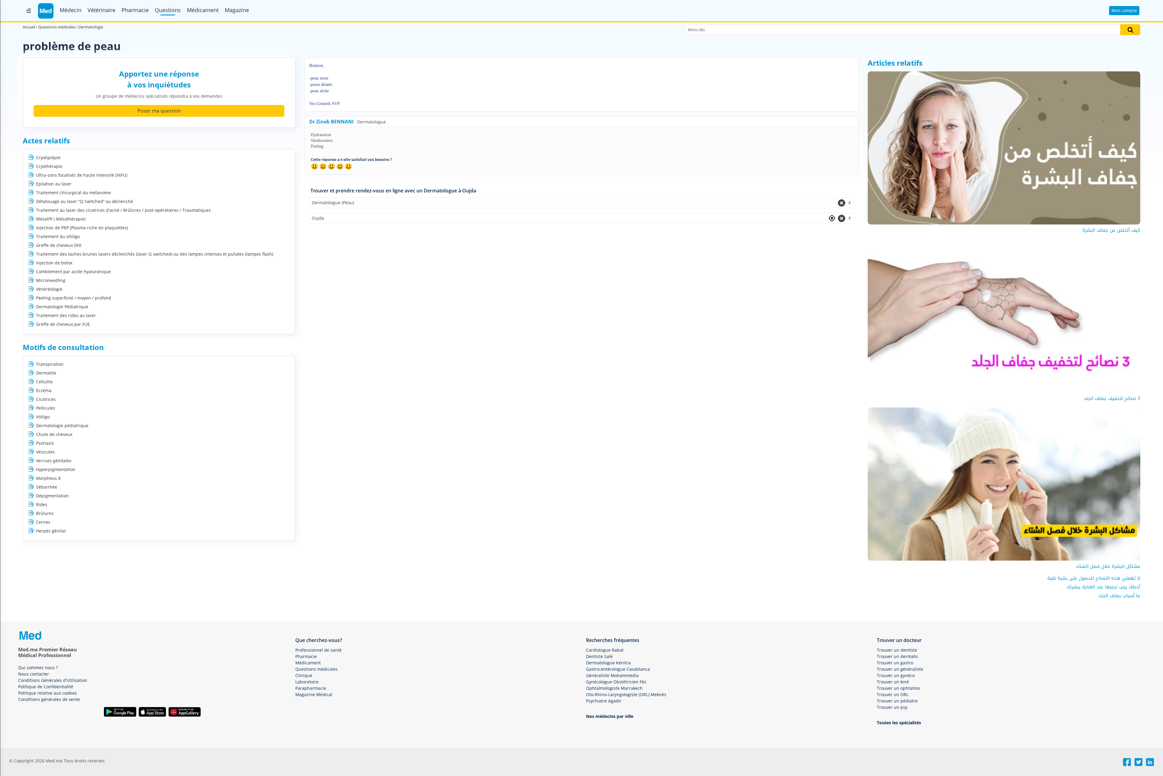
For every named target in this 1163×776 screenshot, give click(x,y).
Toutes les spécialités (899, 722)
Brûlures (45, 513)
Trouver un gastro (895, 663)
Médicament (203, 10)
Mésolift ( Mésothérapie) (60, 219)
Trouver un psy (892, 707)
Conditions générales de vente (49, 699)
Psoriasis (45, 443)
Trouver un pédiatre (897, 701)
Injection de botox (54, 263)
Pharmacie (135, 10)
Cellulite (44, 382)
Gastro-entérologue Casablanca (618, 669)
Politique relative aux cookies (47, 693)
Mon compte (1124, 10)
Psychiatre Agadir (603, 701)
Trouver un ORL (893, 694)
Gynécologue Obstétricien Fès (616, 682)
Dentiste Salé (599, 656)
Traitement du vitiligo (58, 236)
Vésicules (45, 452)
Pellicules (45, 408)
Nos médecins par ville (609, 716)
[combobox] (581, 203)
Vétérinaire (101, 10)
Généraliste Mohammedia (612, 675)
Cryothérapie (49, 166)
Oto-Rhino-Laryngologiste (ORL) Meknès (626, 694)
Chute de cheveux (54, 434)
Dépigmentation (52, 496)
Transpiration (50, 364)
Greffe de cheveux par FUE (63, 324)
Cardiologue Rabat (605, 650)
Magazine (237, 10)
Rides (41, 504)
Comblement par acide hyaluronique (73, 271)
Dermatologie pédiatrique (62, 425)
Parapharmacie (310, 688)
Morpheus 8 (48, 478)
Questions (168, 10)
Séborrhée (46, 487)
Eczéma (43, 390)
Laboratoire (307, 682)
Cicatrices (46, 399)
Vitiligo (43, 417)
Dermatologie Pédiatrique (62, 306)
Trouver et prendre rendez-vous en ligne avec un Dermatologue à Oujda (393, 190)
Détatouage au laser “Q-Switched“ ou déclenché (84, 201)
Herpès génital (51, 531)
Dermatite (46, 373)
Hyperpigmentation (55, 469)
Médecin (70, 10)
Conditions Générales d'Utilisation (52, 680)
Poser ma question (159, 110)
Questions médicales (316, 669)
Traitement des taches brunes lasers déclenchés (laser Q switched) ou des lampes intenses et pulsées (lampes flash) (154, 254)
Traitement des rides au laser (66, 315)
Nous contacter (33, 674)
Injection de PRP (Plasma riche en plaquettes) (82, 228)
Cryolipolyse (48, 157)
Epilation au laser (53, 184)
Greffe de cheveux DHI (58, 245)
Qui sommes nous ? (38, 667)
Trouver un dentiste (897, 650)
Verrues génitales (53, 460)
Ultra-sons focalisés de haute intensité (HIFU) (81, 175)
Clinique (303, 675)
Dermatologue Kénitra (608, 663)
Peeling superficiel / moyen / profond (73, 298)
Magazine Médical (313, 694)
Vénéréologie (49, 289)
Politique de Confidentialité (45, 686)
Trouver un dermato (897, 656)
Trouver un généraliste (900, 669)
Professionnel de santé (318, 650)
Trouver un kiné (893, 682)
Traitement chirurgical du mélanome (73, 192)
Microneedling (50, 280)
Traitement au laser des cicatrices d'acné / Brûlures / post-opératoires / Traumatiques (123, 210)
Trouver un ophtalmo (898, 688)
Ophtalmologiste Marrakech (614, 688)
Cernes (43, 522)
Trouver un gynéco (896, 675)
